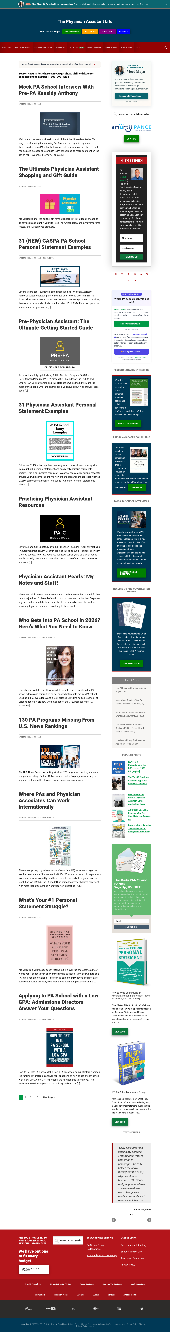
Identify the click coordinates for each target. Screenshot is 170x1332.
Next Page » (49, 1098)
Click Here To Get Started (30, 1269)
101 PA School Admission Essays (129, 1092)
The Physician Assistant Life (85, 21)
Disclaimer (143, 1324)
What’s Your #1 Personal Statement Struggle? (48, 903)
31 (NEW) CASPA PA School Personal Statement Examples (55, 244)
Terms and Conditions (132, 1258)
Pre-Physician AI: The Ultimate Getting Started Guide (56, 324)
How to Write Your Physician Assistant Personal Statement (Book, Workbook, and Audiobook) (131, 995)
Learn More (136, 488)
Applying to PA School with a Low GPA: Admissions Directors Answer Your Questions (58, 1002)
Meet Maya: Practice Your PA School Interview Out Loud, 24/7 (131, 702)
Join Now (131, 139)
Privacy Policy (128, 1264)
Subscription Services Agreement (111, 1324)
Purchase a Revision (128, 424)
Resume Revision (132, 663)
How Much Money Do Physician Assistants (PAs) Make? (130, 742)
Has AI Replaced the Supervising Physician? (131, 690)
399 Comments (48, 637)
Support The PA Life (131, 1251)
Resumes (123, 32)
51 (39, 1098)
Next (149, 1220)
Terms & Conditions (59, 1324)
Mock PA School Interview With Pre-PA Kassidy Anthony (56, 90)
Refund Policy (82, 1326)
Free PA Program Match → (131, 324)
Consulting (107, 32)
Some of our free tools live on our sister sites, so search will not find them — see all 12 (58, 64)
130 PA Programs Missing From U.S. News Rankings (56, 723)
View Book (120, 1032)
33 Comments (48, 1019)
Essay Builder (72, 32)
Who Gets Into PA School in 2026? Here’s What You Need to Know (59, 623)
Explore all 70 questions (131, 96)
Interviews (90, 32)
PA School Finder (140, 357)
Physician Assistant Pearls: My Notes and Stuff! (56, 579)
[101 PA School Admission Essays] (131, 1063)
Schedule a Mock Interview (128, 573)
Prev (114, 1220)
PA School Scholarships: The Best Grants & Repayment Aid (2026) (131, 714)
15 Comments (48, 258)
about (123, 177)
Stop (132, 1214)
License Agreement (89, 1324)
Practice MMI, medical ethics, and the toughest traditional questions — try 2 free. (90, 4)
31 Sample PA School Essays (102, 1255)
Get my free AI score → (132, 352)
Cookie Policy (132, 1324)
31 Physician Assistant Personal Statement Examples (58, 408)
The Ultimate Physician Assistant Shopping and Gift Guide (59, 172)
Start (130, 1214)
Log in (91, 1326)
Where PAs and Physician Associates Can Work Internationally (49, 800)
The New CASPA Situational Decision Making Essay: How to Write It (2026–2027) (130, 728)
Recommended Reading (133, 1245)
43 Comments (48, 818)
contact (123, 180)
